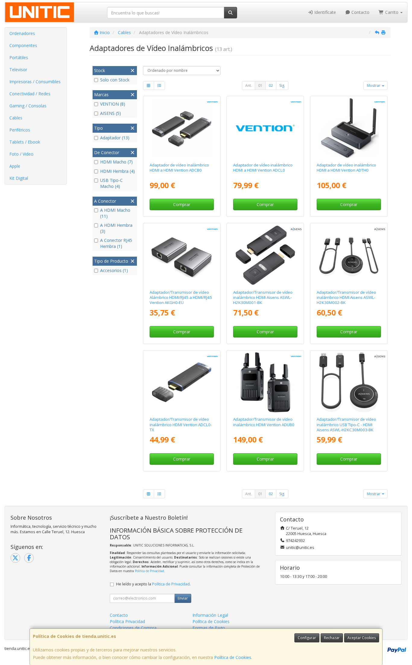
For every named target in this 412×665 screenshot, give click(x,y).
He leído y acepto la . (153, 584)
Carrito (392, 12)
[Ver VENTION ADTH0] (349, 128)
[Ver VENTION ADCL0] (265, 128)
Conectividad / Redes (29, 94)
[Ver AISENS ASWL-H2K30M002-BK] (349, 255)
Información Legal (210, 615)
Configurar (307, 637)
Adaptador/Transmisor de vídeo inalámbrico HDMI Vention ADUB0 (263, 421)
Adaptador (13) (114, 138)
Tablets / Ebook (24, 142)
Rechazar (332, 637)
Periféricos (19, 130)
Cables (15, 118)
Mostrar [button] (374, 85)
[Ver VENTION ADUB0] (265, 382)
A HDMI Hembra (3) (116, 228)
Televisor (18, 69)
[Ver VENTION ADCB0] (181, 128)
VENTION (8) (112, 104)
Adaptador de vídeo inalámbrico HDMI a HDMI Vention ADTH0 (346, 167)
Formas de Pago (208, 628)
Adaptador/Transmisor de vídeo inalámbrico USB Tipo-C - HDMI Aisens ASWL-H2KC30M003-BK (346, 424)
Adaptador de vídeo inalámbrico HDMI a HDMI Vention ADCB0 (179, 167)
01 (260, 85)
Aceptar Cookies (361, 637)
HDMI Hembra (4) (117, 171)
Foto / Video (21, 154)
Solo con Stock (114, 80)
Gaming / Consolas (27, 106)
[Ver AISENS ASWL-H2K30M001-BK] (265, 255)
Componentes (23, 45)
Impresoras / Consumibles (35, 81)
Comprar (181, 204)
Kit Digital (18, 178)
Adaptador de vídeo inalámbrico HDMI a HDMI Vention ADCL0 (263, 167)
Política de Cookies (232, 657)
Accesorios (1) (114, 270)
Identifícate (324, 12)
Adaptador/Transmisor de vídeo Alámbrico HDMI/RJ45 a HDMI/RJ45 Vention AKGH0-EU (181, 298)
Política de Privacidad (149, 571)
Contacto (359, 12)
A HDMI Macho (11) (115, 213)
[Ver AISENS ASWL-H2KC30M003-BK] (349, 382)
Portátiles (18, 57)
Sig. (282, 85)
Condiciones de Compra (133, 628)
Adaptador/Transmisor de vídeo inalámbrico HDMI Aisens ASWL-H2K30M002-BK (346, 298)
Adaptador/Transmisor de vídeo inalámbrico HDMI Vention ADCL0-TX (181, 424)
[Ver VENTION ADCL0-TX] (181, 382)
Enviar (183, 598)
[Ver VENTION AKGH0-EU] (181, 255)
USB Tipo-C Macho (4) (111, 183)
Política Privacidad (127, 621)
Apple (14, 166)
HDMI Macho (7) (116, 162)
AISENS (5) (110, 113)
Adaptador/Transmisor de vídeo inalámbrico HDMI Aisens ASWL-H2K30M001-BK (263, 298)
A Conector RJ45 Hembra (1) (116, 243)
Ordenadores (22, 33)
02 (271, 85)
